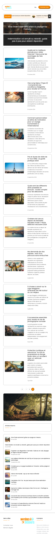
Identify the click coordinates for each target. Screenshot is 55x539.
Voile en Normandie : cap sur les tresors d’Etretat (25, 474)
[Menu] (35, 7)
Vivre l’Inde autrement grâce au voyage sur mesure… (27, 27)
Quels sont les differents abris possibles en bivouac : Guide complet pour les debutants (37, 189)
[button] (44, 7)
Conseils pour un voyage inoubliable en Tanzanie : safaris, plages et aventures (30, 467)
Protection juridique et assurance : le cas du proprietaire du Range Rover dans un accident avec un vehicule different (37, 355)
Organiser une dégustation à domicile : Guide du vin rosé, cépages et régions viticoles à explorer (30, 451)
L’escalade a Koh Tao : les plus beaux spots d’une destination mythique (28, 481)
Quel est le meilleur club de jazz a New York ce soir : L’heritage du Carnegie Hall (29, 489)
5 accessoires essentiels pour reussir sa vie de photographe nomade (37, 319)
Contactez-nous (8, 525)
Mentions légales (8, 528)
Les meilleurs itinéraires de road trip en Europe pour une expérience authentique (30, 459)
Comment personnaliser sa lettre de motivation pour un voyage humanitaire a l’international (37, 122)
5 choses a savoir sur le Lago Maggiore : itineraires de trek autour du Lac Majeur (37, 289)
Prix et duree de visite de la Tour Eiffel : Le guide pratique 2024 (37, 159)
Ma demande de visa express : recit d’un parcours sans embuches (38, 253)
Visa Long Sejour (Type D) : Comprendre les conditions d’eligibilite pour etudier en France (38, 86)
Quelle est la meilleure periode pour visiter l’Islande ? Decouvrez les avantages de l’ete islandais (37, 54)
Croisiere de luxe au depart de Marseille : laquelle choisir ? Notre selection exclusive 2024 (37, 222)
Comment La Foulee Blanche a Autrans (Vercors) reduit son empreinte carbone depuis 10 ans (28, 504)
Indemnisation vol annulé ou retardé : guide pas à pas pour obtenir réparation (27, 39)
